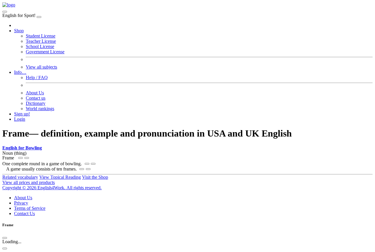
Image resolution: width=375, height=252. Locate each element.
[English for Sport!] (8, 4)
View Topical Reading (60, 177)
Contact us (35, 98)
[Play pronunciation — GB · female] (26, 158)
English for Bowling (22, 147)
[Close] (39, 17)
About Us (35, 92)
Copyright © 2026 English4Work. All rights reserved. (52, 187)
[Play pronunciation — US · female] (87, 164)
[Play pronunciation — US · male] (20, 158)
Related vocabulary (20, 177)
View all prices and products (28, 182)
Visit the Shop (95, 177)
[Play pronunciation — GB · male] (93, 164)
